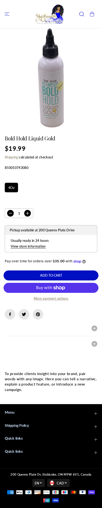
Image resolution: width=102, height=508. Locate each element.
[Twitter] (24, 314)
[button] (7, 14)
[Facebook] (10, 314)
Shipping (11, 157)
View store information (28, 246)
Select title (15, 178)
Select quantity (20, 204)
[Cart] (92, 14)
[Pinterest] (38, 314)
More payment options (51, 298)
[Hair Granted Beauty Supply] (50, 14)
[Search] (81, 14)
